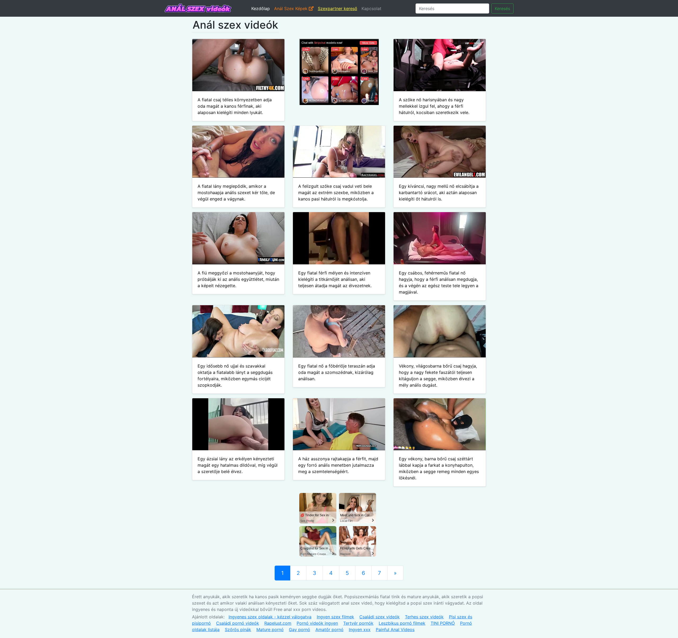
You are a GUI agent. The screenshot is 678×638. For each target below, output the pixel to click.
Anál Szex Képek (291, 8)
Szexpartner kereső (337, 8)
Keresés (502, 8)
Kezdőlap (260, 8)
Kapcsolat (371, 8)
